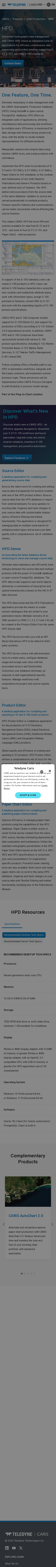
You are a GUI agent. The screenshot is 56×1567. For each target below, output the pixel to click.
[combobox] (41, 771)
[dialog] (28, 783)
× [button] (50, 771)
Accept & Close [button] (28, 795)
